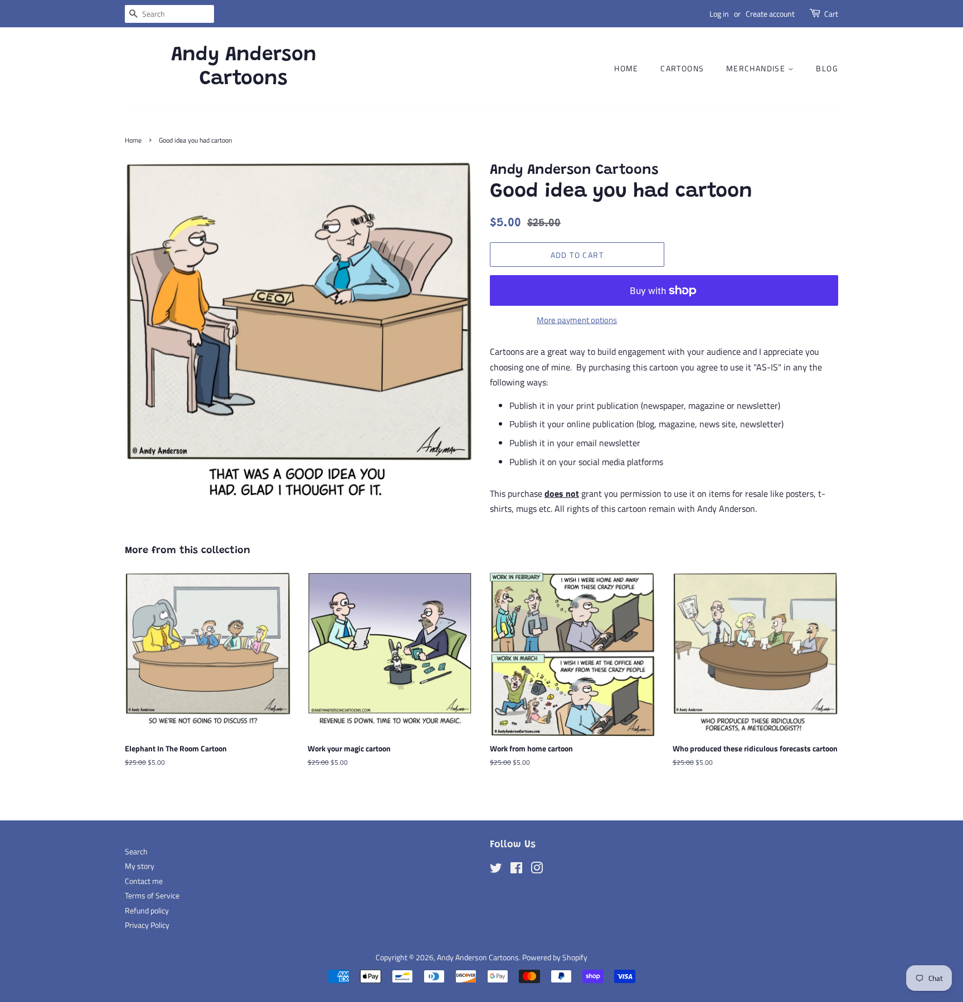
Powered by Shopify (554, 957)
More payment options (577, 320)
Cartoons (682, 68)
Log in (719, 13)
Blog (827, 68)
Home (626, 68)
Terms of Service (152, 895)
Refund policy (147, 910)
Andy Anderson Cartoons (244, 68)
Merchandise (757, 68)
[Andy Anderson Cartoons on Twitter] (496, 870)
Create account (770, 13)
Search (136, 851)
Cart (831, 13)
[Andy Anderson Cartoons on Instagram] (537, 870)
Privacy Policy (147, 925)
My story (139, 866)
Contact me (144, 881)
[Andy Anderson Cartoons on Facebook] (516, 870)
